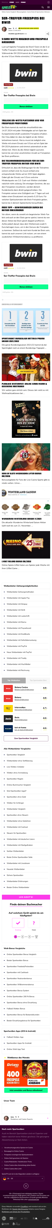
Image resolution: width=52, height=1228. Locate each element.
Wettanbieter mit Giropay (17, 604)
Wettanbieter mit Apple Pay (18, 598)
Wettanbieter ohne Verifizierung (20, 761)
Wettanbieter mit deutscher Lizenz (21, 839)
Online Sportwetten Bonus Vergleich (21, 954)
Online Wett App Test (16, 1049)
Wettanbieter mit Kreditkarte (18, 634)
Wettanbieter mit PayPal (17, 646)
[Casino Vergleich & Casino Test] (11, 7)
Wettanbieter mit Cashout (17, 827)
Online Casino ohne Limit (13, 1169)
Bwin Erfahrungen (21, 720)
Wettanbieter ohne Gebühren (19, 821)
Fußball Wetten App (15, 1037)
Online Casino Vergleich (9, 12)
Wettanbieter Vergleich (16, 809)
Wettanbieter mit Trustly (16, 658)
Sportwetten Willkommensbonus (20, 984)
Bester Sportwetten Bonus (17, 960)
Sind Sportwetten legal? (16, 791)
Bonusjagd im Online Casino (14, 1151)
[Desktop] (18, 923)
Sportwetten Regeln (15, 779)
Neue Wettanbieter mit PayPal (19, 652)
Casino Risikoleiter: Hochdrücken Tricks (18, 1162)
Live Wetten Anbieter (15, 767)
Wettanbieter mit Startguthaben (20, 845)
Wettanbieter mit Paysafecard (19, 628)
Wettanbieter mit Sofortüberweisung (21, 640)
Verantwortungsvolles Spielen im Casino (18, 1148)
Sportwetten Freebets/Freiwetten (20, 966)
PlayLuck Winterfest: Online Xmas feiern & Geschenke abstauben (24, 385)
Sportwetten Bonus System (18, 990)
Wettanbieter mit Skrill (16, 610)
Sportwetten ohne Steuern (17, 815)
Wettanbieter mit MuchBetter (18, 664)
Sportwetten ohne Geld (16, 797)
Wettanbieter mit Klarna (16, 622)
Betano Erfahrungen (22, 700)
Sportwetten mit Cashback (17, 972)
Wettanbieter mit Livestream (18, 863)
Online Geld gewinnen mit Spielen (16, 1158)
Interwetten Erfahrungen (23, 710)
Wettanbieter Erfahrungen (17, 881)
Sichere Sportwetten (15, 875)
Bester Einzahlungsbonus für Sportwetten (24, 1020)
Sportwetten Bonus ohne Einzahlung (22, 1002)
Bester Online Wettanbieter (18, 887)
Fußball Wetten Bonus (16, 1008)
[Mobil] (34, 923)
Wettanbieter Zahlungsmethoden (20, 592)
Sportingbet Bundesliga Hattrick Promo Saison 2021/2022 (23, 340)
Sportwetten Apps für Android (19, 1043)
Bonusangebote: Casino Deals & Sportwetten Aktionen (33, 12)
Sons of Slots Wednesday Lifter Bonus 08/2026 (21, 475)
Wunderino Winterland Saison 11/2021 (22, 519)
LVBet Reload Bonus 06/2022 (16, 562)
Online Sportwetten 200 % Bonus (20, 996)
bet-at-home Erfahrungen (24, 730)
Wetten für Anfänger (15, 803)
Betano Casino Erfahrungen (24, 690)
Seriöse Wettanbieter (15, 851)
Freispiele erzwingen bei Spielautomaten (18, 1155)
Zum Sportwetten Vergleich (26, 738)
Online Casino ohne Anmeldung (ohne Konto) (19, 1165)
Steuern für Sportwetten (16, 833)
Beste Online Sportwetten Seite (19, 857)
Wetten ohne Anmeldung (17, 773)
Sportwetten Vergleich (16, 754)
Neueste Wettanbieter (16, 869)
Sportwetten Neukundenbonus (19, 978)
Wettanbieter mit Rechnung (18, 670)
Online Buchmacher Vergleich (19, 785)
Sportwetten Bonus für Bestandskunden (23, 1014)
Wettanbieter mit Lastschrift (18, 616)
